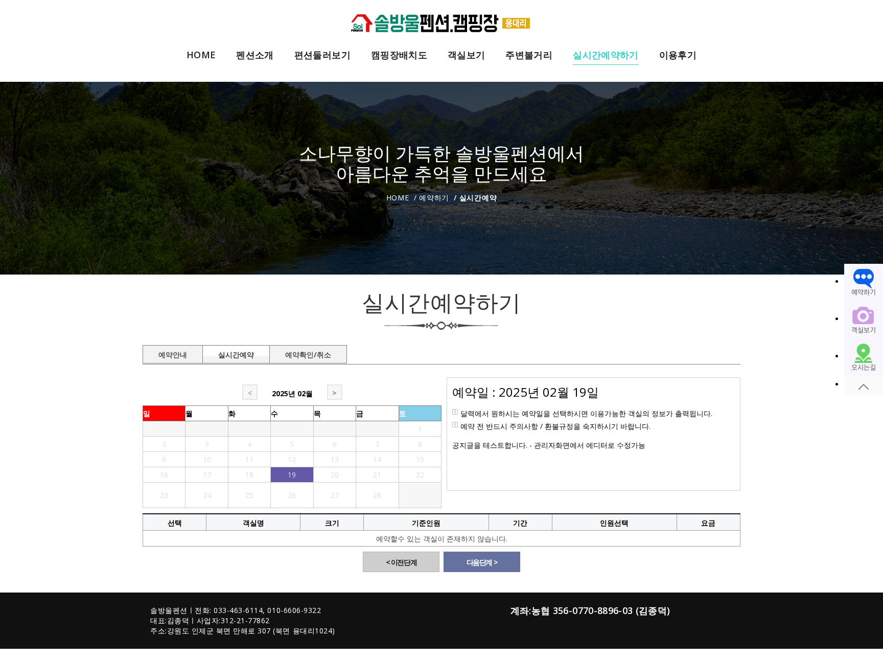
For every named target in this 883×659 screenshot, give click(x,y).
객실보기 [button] (466, 55)
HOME (201, 55)
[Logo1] (441, 22)
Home (397, 197)
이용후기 (677, 55)
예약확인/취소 (308, 353)
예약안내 (172, 353)
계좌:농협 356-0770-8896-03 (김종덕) (590, 610)
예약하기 (434, 197)
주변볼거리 (528, 55)
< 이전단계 (401, 562)
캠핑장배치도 (399, 55)
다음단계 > (482, 562)
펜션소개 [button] (254, 55)
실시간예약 (236, 353)
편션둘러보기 (322, 55)
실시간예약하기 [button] (605, 55)
